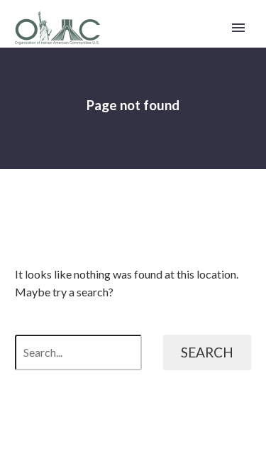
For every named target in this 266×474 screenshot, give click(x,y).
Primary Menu (238, 27)
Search (207, 352)
